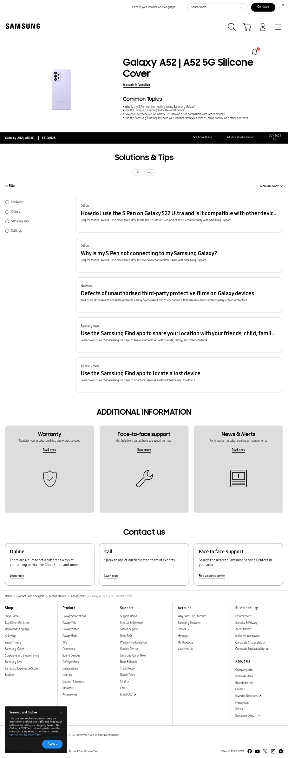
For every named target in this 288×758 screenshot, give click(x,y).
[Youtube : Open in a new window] (257, 751)
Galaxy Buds (70, 636)
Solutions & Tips (202, 137)
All (137, 172)
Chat (123, 681)
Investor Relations (246, 696)
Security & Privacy (246, 623)
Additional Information (240, 137)
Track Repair (127, 668)
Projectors (69, 649)
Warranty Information (136, 84)
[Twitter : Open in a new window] (265, 751)
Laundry (67, 675)
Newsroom (242, 702)
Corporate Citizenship (249, 642)
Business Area (244, 676)
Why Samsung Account (192, 616)
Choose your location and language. (154, 7)
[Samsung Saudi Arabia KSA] (21, 26)
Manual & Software (131, 623)
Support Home (128, 616)
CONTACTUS (275, 137)
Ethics (239, 709)
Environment (243, 616)
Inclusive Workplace (247, 636)
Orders (182, 629)
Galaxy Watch (71, 629)
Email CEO (126, 694)
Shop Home (12, 616)
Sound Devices (71, 655)
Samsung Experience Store (21, 668)
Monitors (68, 688)
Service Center (129, 649)
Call (122, 688)
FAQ (150, 172)
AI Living (10, 636)
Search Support (129, 629)
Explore (9, 675)
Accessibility (243, 629)
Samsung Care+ (14, 649)
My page (183, 636)
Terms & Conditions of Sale (84, 751)
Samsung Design (246, 715)
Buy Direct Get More (17, 623)
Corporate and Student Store (22, 655)
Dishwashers (71, 668)
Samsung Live (13, 662)
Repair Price (127, 675)
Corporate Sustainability (250, 649)
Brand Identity (244, 683)
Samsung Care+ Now (133, 655)
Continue (263, 6)
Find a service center (212, 576)
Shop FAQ (126, 636)
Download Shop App (17, 629)
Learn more (17, 576)
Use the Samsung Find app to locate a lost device (154, 110)
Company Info (244, 670)
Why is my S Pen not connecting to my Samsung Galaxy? (160, 106)
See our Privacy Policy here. (25, 734)
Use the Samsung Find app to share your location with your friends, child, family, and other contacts (186, 118)
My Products (185, 642)
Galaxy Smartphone (74, 616)
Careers (240, 689)
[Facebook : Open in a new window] (249, 751)
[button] (179, 215)
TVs (65, 642)
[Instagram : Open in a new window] (273, 751)
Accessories (70, 694)
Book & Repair (128, 662)
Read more (49, 449)
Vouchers (184, 649)
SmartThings (13, 642)
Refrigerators (71, 662)
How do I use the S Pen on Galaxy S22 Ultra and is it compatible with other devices (175, 114)
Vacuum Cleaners (73, 681)
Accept (52, 743)
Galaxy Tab (69, 623)
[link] (254, 52)
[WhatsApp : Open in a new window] (281, 751)
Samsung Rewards (189, 623)
